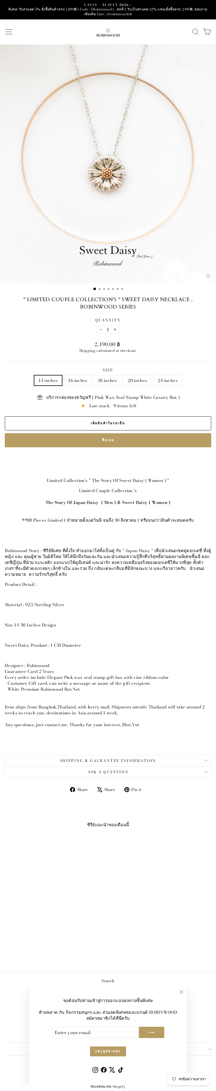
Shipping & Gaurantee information (108, 760)
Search (108, 981)
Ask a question (108, 772)
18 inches (107, 380)
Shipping (87, 350)
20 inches (137, 380)
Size (108, 369)
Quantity (108, 320)
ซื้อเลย (108, 440)
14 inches (48, 380)
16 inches (77, 380)
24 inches (167, 380)
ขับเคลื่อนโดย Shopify (108, 1086)
